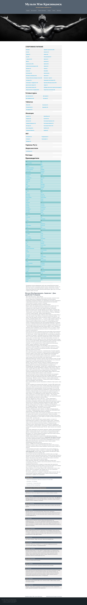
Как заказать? (34, 10)
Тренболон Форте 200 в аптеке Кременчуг (33, 596)
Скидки (49, 10)
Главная (27, 10)
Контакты (59, 10)
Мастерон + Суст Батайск (32, 481)
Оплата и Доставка (42, 10)
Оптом (54, 10)
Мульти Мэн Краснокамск (43, 4)
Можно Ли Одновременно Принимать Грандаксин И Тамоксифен (40, 479)
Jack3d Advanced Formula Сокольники (54, 596)
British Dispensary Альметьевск (10, 602)
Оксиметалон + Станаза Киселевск (34, 483)
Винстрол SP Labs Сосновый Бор (33, 484)
